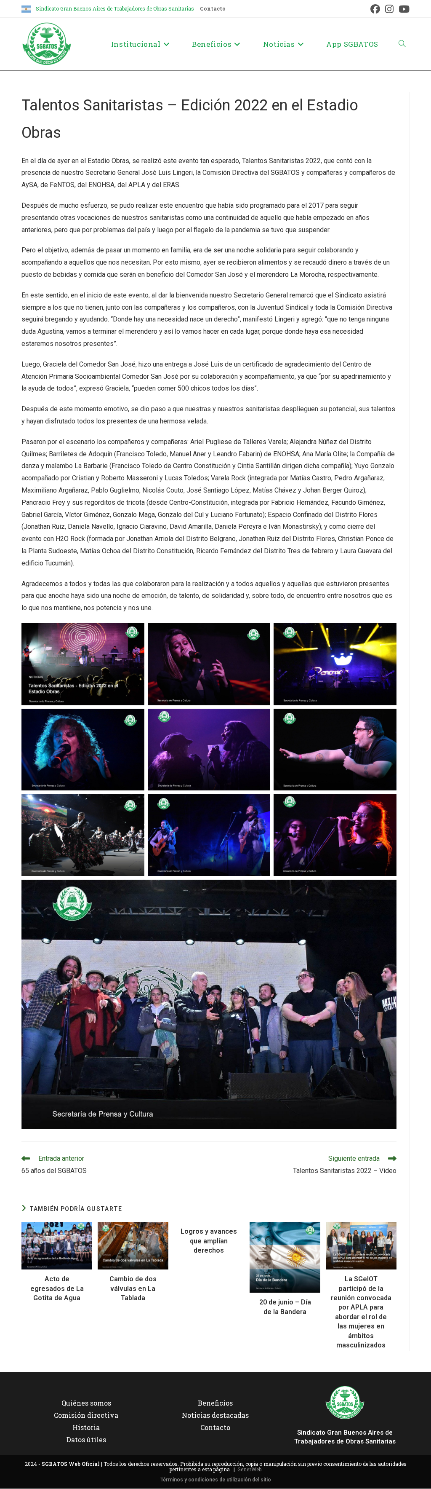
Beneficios (215, 1402)
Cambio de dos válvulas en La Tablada (133, 1288)
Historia (86, 1427)
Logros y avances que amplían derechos (209, 1240)
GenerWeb (249, 1469)
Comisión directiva (86, 1415)
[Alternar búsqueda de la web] (402, 44)
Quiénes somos (86, 1402)
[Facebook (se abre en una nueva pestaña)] (375, 9)
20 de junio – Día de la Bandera (285, 1306)
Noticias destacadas (215, 1415)
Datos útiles (86, 1439)
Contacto (213, 8)
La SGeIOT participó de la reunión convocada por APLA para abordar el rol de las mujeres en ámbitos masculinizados (361, 1312)
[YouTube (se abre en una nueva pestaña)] (403, 9)
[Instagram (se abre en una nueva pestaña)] (389, 9)
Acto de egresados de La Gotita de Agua (57, 1288)
